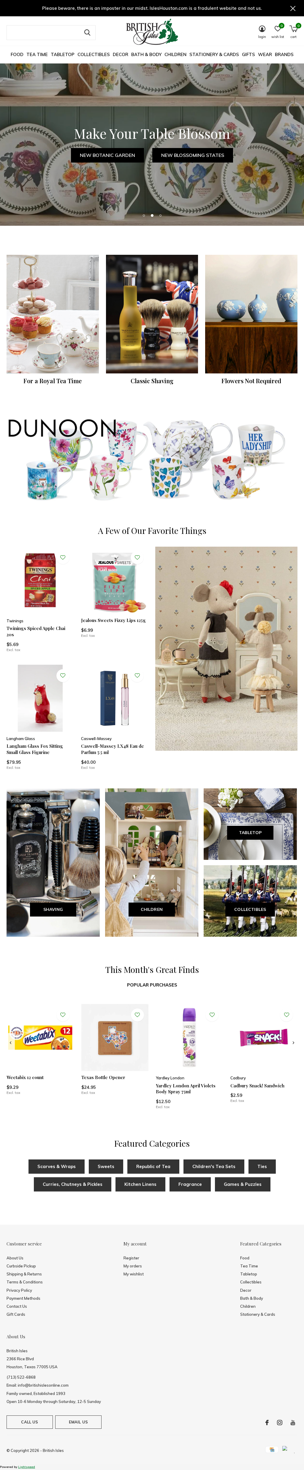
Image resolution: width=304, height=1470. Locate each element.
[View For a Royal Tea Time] (53, 314)
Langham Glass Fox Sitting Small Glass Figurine (35, 749)
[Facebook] (267, 1422)
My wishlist (134, 1274)
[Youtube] (293, 1422)
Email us (78, 1422)
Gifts (248, 54)
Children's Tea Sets (213, 1166)
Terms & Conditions (25, 1282)
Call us (29, 1422)
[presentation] (10, 1043)
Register (131, 1258)
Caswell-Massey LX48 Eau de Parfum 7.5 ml (112, 749)
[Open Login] (62, 557)
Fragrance (190, 1184)
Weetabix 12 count (25, 1077)
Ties (262, 1166)
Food (17, 54)
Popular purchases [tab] (152, 985)
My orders (133, 1266)
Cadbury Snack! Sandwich (257, 1086)
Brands (284, 54)
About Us (15, 1258)
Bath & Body (146, 54)
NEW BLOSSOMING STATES (192, 155)
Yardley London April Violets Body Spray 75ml (186, 1089)
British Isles (53, 1450)
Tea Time (37, 54)
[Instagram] (279, 1422)
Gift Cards (16, 1314)
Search (87, 32)
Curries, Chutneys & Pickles (72, 1184)
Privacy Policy (19, 1290)
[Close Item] (293, 8)
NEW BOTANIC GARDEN (107, 155)
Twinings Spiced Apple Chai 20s (36, 631)
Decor (120, 54)
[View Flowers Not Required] (251, 314)
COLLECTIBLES (250, 909)
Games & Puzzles (243, 1184)
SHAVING (53, 909)
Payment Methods (23, 1298)
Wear (265, 54)
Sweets (106, 1166)
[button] (144, 215)
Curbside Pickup (21, 1266)
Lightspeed (26, 1467)
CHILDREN (152, 909)
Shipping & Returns (24, 1274)
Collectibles (93, 54)
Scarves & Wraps (56, 1166)
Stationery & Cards (214, 54)
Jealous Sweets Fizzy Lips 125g (113, 620)
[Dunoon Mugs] (152, 461)
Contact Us (17, 1306)
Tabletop (63, 54)
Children (175, 54)
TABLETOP (250, 832)
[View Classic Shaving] (152, 314)
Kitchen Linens (140, 1184)
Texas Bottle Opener (103, 1077)
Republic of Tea (153, 1166)
